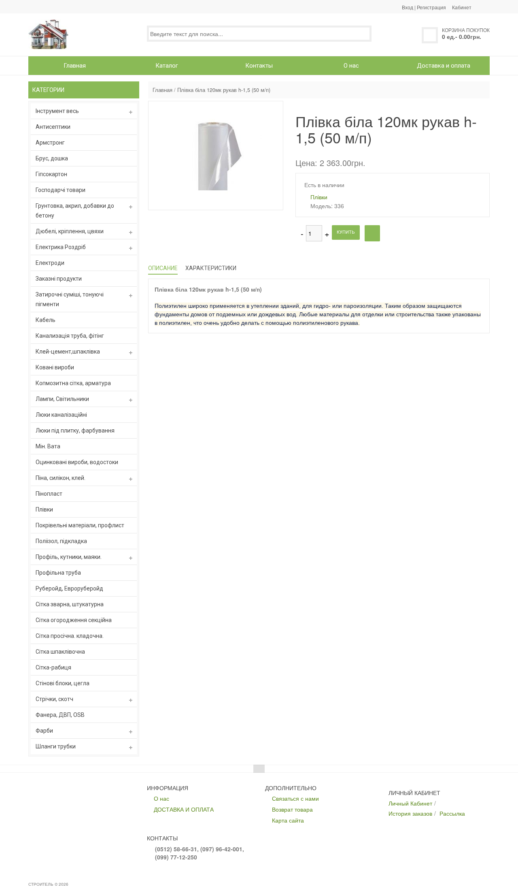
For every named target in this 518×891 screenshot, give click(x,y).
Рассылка (452, 813)
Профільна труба (58, 572)
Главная (162, 90)
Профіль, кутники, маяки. (69, 557)
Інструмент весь (57, 111)
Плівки (44, 509)
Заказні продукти (59, 278)
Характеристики (210, 268)
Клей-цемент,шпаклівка (68, 351)
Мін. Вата (48, 446)
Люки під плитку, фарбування (75, 430)
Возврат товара (292, 809)
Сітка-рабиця (53, 667)
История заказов (410, 813)
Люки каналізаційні (61, 414)
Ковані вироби (55, 367)
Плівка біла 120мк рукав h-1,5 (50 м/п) (223, 90)
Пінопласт (49, 493)
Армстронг (50, 142)
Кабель (45, 320)
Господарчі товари (60, 190)
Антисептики (53, 127)
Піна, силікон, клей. (60, 478)
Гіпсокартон (51, 174)
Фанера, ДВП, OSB (60, 715)
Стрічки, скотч (54, 699)
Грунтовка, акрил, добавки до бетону (75, 210)
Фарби (44, 730)
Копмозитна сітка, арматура (73, 383)
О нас (161, 798)
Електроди (50, 263)
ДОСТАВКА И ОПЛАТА (184, 809)
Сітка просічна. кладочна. (70, 636)
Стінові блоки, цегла (62, 683)
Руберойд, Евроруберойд (69, 588)
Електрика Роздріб (61, 247)
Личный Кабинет (410, 803)
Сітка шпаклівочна (60, 651)
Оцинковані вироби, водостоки (77, 462)
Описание (163, 268)
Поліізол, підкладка (61, 541)
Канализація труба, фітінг (70, 336)
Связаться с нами (295, 798)
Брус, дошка (52, 158)
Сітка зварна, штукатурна (70, 604)
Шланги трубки (56, 746)
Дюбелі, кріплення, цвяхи (70, 231)
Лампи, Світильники (62, 399)
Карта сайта (288, 820)
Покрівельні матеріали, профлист (80, 525)
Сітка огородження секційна (74, 620)
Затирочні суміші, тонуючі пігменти (70, 299)
